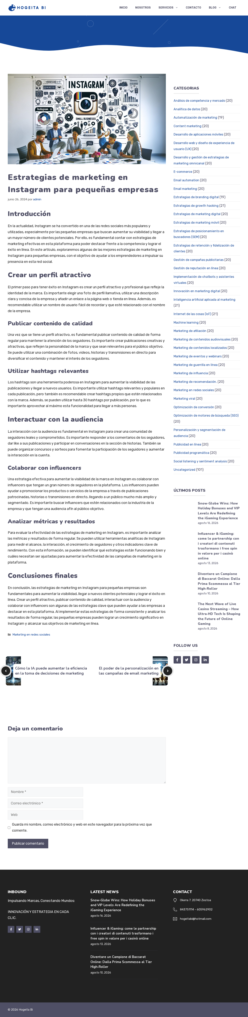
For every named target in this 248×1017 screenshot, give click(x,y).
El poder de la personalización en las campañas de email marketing (128, 671)
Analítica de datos (187, 109)
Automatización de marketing (195, 117)
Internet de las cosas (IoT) (192, 314)
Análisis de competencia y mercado (199, 100)
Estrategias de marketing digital (197, 214)
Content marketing (188, 126)
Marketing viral (184, 398)
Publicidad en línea (187, 444)
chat (232, 7)
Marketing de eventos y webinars (198, 356)
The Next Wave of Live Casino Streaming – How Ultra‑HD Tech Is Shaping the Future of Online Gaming (219, 614)
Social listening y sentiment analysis (200, 461)
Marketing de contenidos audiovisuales (202, 339)
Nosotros (143, 7)
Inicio (123, 7)
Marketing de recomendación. (195, 382)
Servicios (165, 7)
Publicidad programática (191, 453)
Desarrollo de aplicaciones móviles (198, 134)
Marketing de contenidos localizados (200, 348)
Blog (212, 7)
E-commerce (183, 172)
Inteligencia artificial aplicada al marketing (204, 299)
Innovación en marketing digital (197, 291)
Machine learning (186, 322)
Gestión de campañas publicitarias (199, 260)
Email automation (186, 180)
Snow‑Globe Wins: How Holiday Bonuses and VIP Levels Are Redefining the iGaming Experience (122, 905)
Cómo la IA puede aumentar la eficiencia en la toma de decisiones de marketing (51, 671)
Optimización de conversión (194, 407)
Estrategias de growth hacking (196, 206)
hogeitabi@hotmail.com (195, 919)
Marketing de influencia (191, 373)
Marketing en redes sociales (31, 634)
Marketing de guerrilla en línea (196, 365)
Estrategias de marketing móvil (196, 222)
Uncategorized (184, 470)
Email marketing (185, 189)
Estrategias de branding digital (196, 197)
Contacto (193, 7)
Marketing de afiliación (190, 331)
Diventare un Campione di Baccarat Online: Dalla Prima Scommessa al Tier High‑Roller (121, 962)
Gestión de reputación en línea (196, 268)
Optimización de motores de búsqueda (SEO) (206, 415)
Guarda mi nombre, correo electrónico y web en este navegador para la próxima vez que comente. (82, 827)
